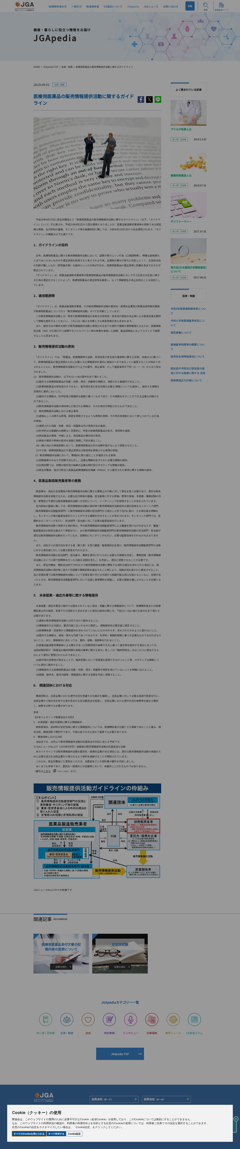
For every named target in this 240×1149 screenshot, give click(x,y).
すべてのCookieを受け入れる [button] (29, 1133)
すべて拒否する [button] (56, 1133)
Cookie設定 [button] (74, 1133)
